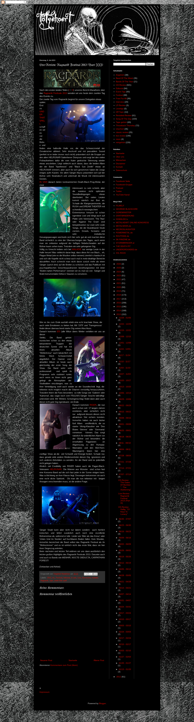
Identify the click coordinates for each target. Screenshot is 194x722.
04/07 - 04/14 (125, 594)
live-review (86, 578)
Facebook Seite (123, 181)
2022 (119, 279)
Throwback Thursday (125, 125)
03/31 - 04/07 (125, 600)
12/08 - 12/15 (125, 336)
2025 (119, 268)
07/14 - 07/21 (125, 468)
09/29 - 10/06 (125, 399)
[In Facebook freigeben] (93, 574)
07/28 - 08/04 (125, 455)
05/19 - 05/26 (125, 556)
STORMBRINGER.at (125, 243)
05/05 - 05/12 (125, 569)
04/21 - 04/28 (125, 581)
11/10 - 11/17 (124, 361)
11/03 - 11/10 (124, 368)
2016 (119, 303)
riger (51, 581)
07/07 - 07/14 (125, 474)
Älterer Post (99, 660)
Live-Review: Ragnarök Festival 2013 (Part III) (124, 498)
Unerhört (120, 129)
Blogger (102, 703)
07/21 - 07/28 (125, 462)
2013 (49, 578)
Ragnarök (44, 581)
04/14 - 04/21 (125, 588)
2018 (119, 295)
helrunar (66, 578)
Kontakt (119, 167)
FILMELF (120, 205)
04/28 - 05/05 (125, 575)
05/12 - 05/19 (125, 563)
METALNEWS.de (123, 226)
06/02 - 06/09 (125, 544)
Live (79, 578)
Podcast (119, 188)
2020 (119, 287)
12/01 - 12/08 (125, 343)
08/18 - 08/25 (125, 437)
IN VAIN (43, 182)
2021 (119, 283)
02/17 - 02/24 (125, 638)
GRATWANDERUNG (125, 216)
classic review (122, 132)
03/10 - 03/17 (125, 619)
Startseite (73, 660)
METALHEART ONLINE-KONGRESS (132, 222)
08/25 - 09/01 (125, 430)
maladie (95, 578)
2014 (119, 310)
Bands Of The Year (124, 81)
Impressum (44, 692)
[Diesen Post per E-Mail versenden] (85, 574)
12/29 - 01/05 (125, 318)
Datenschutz (121, 170)
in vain (73, 578)
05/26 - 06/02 (125, 550)
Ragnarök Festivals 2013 (55, 93)
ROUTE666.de (122, 236)
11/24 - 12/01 (125, 349)
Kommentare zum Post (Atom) (64, 665)
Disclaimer (120, 163)
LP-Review (121, 105)
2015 (119, 306)
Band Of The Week (124, 78)
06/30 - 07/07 (125, 519)
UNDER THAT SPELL (42, 117)
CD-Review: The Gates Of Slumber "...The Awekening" (124, 485)
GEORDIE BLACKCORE (127, 209)
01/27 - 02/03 (125, 657)
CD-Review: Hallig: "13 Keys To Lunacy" (124, 510)
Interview (120, 102)
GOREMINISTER (123, 212)
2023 (119, 275)
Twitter (119, 191)
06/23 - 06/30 (125, 525)
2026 (119, 264)
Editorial (119, 88)
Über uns (120, 157)
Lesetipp (120, 108)
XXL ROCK (121, 253)
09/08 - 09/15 (125, 418)
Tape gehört (121, 122)
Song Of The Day (124, 119)
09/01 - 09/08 (125, 424)
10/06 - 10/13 (125, 393)
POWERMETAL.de (124, 232)
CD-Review (121, 85)
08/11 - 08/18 (125, 443)
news (118, 139)
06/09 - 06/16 (125, 538)
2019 (119, 291)
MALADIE (76, 249)
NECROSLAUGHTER (125, 229)
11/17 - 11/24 (124, 355)
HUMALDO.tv (122, 219)
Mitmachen (121, 160)
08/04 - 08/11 (125, 449)
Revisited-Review (123, 115)
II (72, 90)
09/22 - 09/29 (125, 405)
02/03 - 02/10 (125, 650)
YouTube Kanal (123, 195)
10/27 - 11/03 (125, 374)
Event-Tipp (121, 92)
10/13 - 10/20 (125, 387)
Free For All (121, 98)
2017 (119, 299)
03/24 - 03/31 (125, 607)
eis (53, 578)
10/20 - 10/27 (125, 380)
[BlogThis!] (88, 574)
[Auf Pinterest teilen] (96, 574)
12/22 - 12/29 (125, 324)
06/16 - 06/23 (125, 531)
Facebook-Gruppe (124, 184)
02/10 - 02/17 (125, 644)
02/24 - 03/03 (125, 632)
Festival (59, 578)
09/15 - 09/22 (125, 412)
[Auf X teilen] (90, 574)
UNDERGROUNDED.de (126, 249)
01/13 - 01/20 (125, 669)
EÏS (58, 331)
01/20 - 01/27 (125, 663)
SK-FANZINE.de (123, 239)
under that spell (60, 581)
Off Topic (120, 112)
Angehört (120, 75)
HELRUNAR (56, 469)
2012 (119, 677)
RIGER (93, 405)
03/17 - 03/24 (125, 613)
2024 (119, 272)
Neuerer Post (46, 660)
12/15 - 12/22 (125, 330)
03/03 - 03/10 (125, 625)
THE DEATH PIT (123, 246)
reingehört (120, 142)
